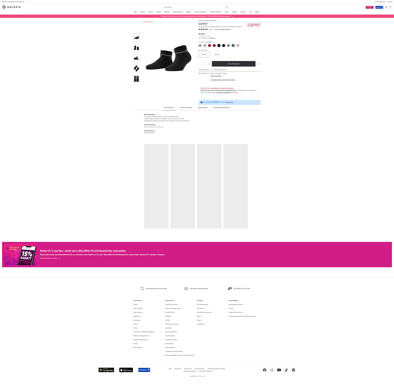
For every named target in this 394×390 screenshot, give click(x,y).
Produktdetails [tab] (169, 107)
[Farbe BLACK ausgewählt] (218, 45)
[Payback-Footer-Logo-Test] (144, 370)
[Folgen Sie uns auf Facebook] (265, 370)
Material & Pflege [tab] (186, 107)
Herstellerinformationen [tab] (222, 107)
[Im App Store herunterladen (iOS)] (126, 370)
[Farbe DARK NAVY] (223, 45)
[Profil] (386, 7)
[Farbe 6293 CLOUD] (204, 45)
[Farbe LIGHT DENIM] (233, 45)
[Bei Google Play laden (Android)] (106, 370)
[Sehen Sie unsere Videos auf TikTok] (286, 370)
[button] (14, 2)
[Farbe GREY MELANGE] (228, 45)
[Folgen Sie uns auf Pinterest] (293, 370)
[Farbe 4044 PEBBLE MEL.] (200, 45)
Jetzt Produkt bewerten (223, 29)
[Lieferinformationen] (208, 70)
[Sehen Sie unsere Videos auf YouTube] (279, 370)
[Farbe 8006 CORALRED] (209, 45)
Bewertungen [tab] (202, 107)
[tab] (168, 58)
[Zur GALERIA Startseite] (11, 7)
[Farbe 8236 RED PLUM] (214, 45)
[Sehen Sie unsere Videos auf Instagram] (272, 370)
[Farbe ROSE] (237, 45)
